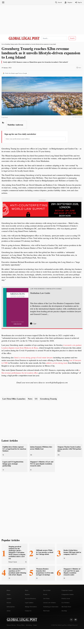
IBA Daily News (66, 607)
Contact (35, 625)
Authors (9, 598)
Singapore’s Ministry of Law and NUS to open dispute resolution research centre (41, 463)
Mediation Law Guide (40, 293)
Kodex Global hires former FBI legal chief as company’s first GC (72, 552)
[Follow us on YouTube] (75, 619)
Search (72, 38)
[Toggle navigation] (3, 2)
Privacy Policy (21, 625)
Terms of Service (11, 625)
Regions (27, 594)
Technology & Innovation (50, 607)
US (36, 398)
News (3, 44)
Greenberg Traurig (48, 398)
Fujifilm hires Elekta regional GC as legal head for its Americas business (14, 449)
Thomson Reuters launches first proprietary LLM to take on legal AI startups (45, 572)
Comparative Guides (68, 594)
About (8, 611)
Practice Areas (66, 598)
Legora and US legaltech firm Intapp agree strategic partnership (13, 463)
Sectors (9, 602)
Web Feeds (46, 611)
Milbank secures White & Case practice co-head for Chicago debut (44, 552)
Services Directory (30, 598)
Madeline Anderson (15, 124)
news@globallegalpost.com (57, 382)
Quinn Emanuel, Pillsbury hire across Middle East (41, 448)
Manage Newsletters (31, 607)
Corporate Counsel (67, 590)
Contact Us (28, 611)
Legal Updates (29, 602)
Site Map (64, 611)
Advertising (29, 625)
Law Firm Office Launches (13, 398)
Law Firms (46, 598)
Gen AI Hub (46, 590)
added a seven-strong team (56, 363)
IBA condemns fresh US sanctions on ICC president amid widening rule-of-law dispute (17, 572)
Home (8, 590)
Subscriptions (11, 607)
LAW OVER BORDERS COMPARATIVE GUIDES (45, 289)
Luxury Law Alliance (49, 602)
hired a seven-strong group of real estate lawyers (33, 357)
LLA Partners (65, 602)
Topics (8, 594)
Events (45, 594)
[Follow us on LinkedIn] (71, 619)
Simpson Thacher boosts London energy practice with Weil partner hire (69, 449)
